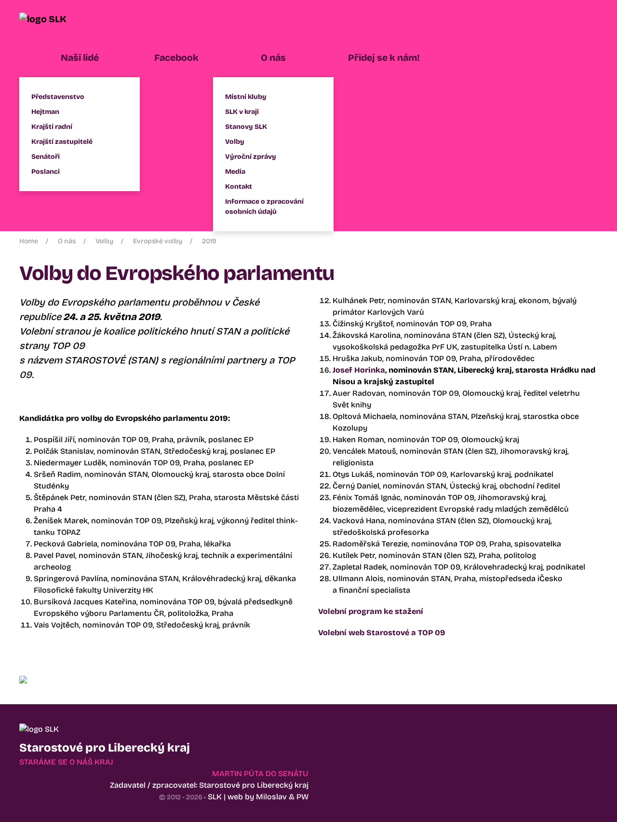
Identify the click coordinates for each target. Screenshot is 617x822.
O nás (67, 241)
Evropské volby (157, 241)
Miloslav (271, 796)
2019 (209, 241)
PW (302, 796)
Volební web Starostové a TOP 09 (381, 632)
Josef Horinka (359, 370)
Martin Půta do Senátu (260, 773)
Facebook (176, 57)
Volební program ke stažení (370, 611)
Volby (104, 241)
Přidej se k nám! (384, 57)
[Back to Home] (55, 19)
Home (28, 241)
